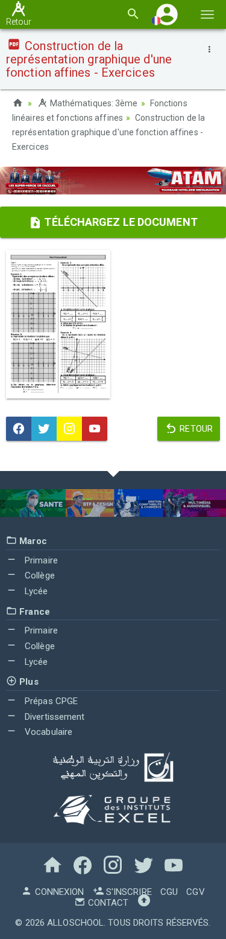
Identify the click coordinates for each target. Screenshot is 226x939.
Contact (107, 902)
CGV (195, 891)
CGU (169, 891)
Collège (38, 575)
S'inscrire (128, 891)
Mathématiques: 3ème (92, 103)
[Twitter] (44, 429)
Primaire (40, 560)
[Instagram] (69, 429)
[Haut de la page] (144, 902)
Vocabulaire (47, 731)
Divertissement (53, 716)
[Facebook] (18, 429)
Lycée (35, 591)
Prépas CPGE (50, 701)
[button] (167, 14)
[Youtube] (94, 429)
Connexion (58, 891)
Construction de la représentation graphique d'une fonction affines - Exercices (108, 132)
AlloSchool (75, 922)
